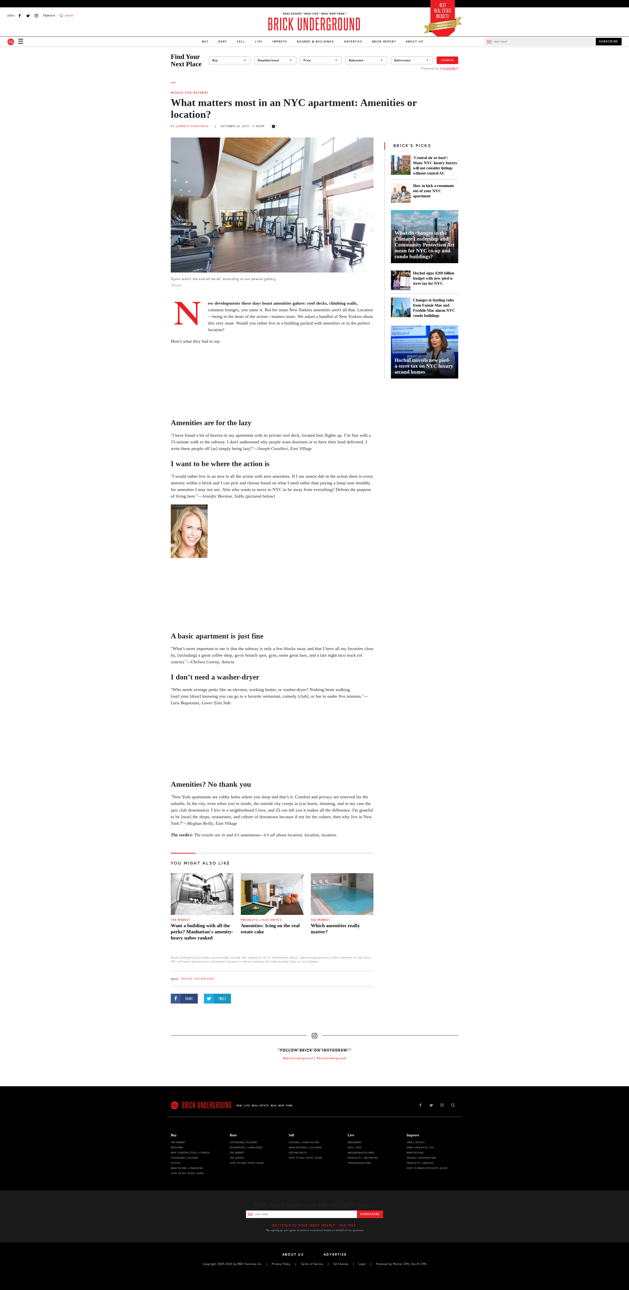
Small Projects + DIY (420, 1147)
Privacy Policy (281, 1264)
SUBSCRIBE (608, 41)
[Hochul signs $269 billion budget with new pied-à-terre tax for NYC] (401, 280)
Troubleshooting (359, 1163)
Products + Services (420, 1163)
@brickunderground (298, 1058)
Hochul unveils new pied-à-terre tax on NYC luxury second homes (424, 366)
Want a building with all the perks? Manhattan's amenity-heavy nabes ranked (202, 931)
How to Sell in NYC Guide (305, 1157)
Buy (205, 41)
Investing (177, 1147)
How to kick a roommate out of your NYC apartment (433, 191)
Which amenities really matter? (335, 928)
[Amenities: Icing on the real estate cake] (272, 894)
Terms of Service (312, 1264)
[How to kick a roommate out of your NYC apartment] (401, 193)
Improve (279, 41)
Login (362, 1264)
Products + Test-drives (261, 920)
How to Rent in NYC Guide (247, 1163)
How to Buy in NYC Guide (187, 1173)
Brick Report (384, 41)
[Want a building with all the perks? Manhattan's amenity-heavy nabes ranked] (202, 894)
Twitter (28, 15)
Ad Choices (340, 1264)
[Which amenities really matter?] (342, 894)
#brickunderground (331, 1058)
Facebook (19, 15)
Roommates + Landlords (246, 1147)
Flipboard (49, 15)
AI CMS (421, 1264)
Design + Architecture (421, 1157)
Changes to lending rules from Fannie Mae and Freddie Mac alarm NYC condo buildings (434, 308)
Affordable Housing (184, 1157)
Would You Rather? (190, 92)
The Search (237, 1157)
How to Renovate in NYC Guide (427, 1168)
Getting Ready (298, 1152)
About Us (414, 41)
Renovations (415, 1152)
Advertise (353, 41)
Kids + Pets (355, 1147)
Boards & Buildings (315, 41)
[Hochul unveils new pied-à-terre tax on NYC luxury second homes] (424, 352)
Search (447, 60)
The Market (180, 920)
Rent (222, 41)
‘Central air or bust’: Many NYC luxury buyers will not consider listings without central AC (435, 165)
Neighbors (354, 1142)
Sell (241, 41)
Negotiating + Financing (187, 1168)
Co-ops (175, 1163)
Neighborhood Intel (361, 1152)
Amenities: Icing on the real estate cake (270, 928)
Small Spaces (416, 1142)
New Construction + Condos (190, 1152)
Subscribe (370, 1214)
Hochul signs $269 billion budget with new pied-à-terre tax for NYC (433, 278)
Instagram (36, 15)
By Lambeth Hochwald (190, 126)
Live (259, 41)
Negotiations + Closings (305, 1147)
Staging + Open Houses (304, 1142)
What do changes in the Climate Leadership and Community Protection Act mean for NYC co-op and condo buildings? (425, 244)
